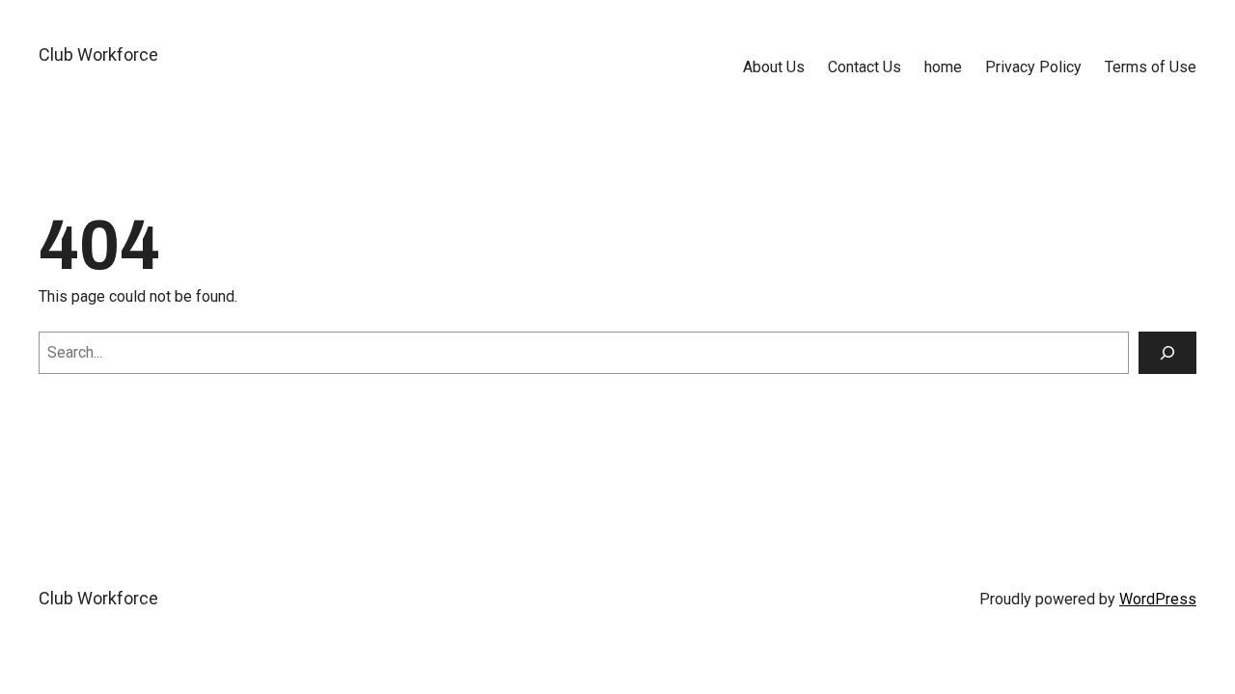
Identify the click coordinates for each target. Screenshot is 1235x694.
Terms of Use (1150, 67)
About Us (774, 67)
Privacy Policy (1033, 67)
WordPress (1157, 599)
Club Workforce (98, 54)
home (943, 67)
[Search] (1167, 353)
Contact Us (864, 67)
